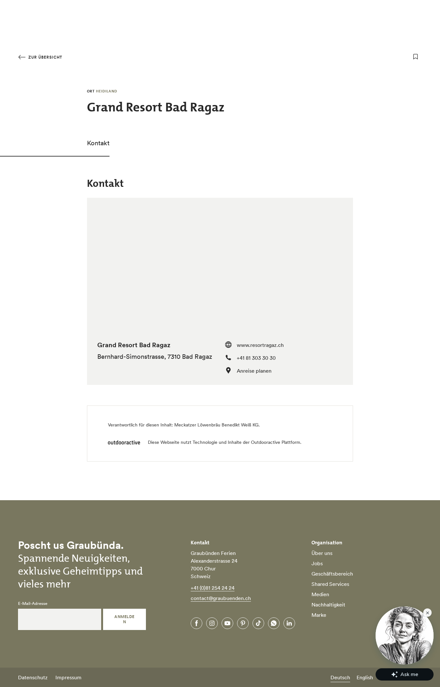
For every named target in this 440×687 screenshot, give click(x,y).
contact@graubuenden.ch (221, 598)
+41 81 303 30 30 (256, 358)
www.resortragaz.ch (260, 345)
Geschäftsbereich (332, 573)
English (365, 677)
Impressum (68, 677)
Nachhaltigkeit (328, 604)
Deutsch (340, 677)
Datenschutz (33, 677)
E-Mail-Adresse (32, 603)
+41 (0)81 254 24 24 (212, 588)
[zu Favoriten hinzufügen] (415, 56)
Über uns (321, 553)
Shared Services (330, 584)
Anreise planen (254, 370)
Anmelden (124, 619)
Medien (320, 594)
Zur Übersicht (44, 57)
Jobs (317, 563)
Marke (318, 615)
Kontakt (98, 143)
